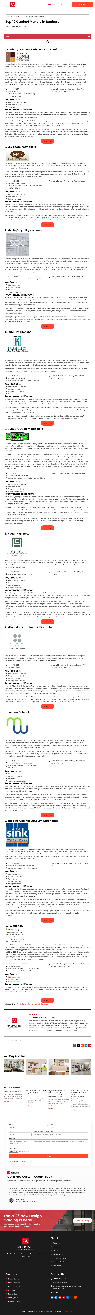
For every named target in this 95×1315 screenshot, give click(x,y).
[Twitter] (55, 1297)
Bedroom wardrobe (15, 981)
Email (51, 1124)
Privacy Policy (68, 1311)
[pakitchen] (25, 1244)
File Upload (13, 1149)
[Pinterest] (63, 1297)
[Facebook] (52, 1297)
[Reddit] (75, 1297)
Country (11, 1131)
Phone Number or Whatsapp (43, 1131)
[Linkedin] (67, 1297)
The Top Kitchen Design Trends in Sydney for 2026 (36, 1091)
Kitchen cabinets (14, 977)
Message (12, 1138)
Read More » (7, 1101)
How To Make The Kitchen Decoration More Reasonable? (13, 1088)
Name (11, 1124)
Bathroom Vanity (14, 979)
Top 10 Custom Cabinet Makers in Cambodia (32, 1004)
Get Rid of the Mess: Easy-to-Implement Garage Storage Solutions (80, 1092)
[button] (49, 4)
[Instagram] (71, 1297)
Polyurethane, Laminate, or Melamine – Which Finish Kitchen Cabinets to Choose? (57, 1092)
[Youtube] (59, 1297)
